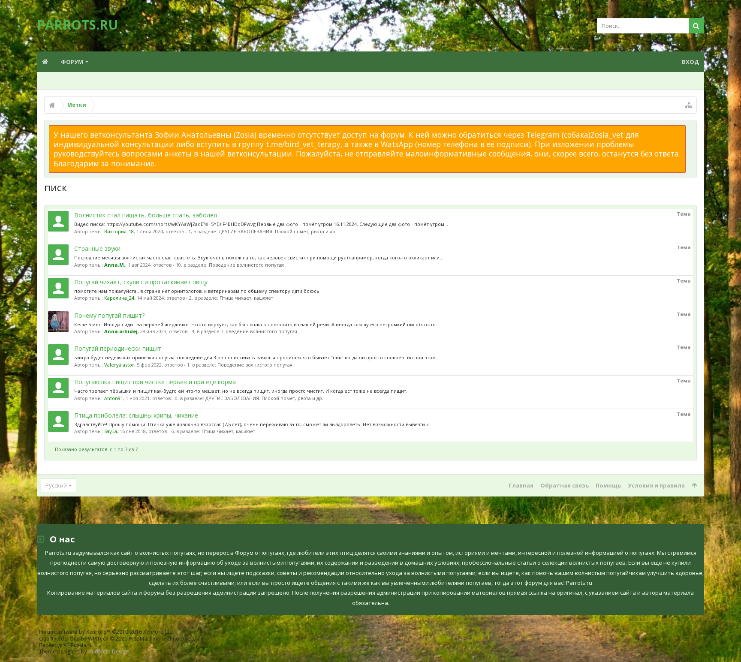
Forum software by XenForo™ (106, 631)
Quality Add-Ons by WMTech (122, 638)
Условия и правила (656, 485)
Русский (56, 485)
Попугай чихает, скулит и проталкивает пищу (141, 282)
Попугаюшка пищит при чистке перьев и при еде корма (155, 382)
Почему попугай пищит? (109, 315)
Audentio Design (108, 651)
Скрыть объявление (690, 129)
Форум (72, 62)
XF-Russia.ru (78, 645)
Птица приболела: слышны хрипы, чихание (136, 415)
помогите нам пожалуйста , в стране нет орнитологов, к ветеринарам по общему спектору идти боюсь (196, 291)
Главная (521, 485)
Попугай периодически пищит (117, 348)
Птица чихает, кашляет (246, 298)
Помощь (608, 485)
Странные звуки (97, 248)
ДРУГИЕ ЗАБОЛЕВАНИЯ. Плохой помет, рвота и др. (278, 231)
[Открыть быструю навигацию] (688, 105)
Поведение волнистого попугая (246, 265)
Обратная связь (564, 485)
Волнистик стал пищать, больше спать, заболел (145, 215)
